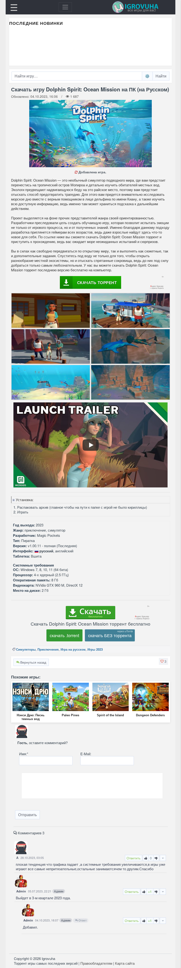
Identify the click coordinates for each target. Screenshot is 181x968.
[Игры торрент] (142, 7)
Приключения (48, 649)
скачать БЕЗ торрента (110, 635)
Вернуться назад (32, 662)
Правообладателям (96, 963)
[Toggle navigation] (65, 7)
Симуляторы (26, 649)
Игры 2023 (95, 649)
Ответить (133, 858)
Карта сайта (125, 963)
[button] (163, 661)
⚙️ (147, 76)
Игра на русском (73, 649)
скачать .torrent (64, 635)
